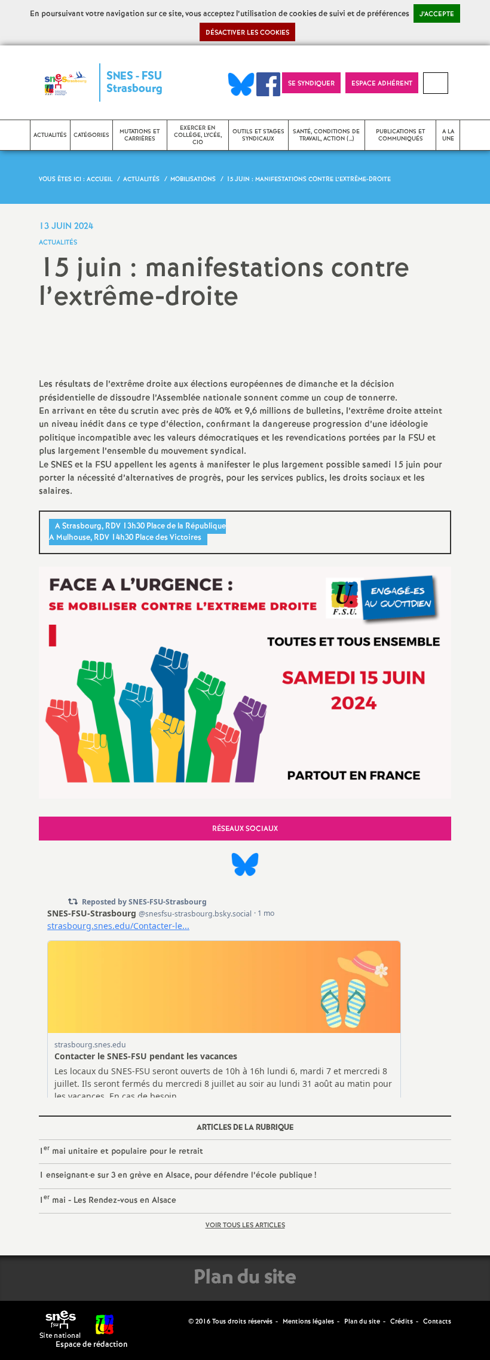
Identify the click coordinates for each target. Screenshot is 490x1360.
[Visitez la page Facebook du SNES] (180, 1321)
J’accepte (436, 14)
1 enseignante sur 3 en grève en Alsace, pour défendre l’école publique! (177, 1175)
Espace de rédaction (92, 1344)
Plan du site (362, 1322)
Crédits (401, 1322)
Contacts (437, 1322)
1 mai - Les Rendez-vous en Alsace (107, 1199)
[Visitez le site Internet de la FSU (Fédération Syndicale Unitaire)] (105, 1324)
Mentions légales (308, 1322)
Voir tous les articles (245, 1225)
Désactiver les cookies (247, 33)
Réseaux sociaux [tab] (245, 829)
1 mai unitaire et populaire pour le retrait (121, 1150)
